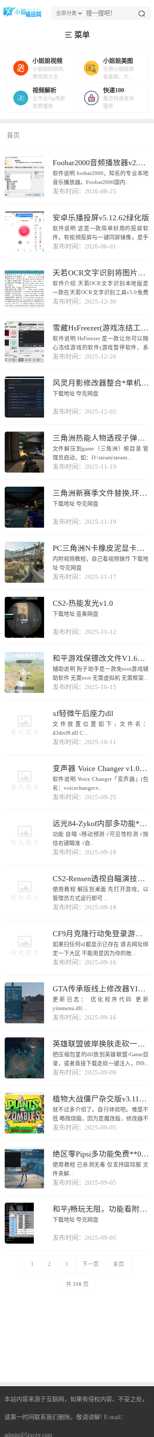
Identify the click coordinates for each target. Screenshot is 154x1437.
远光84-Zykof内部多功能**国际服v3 (101, 823)
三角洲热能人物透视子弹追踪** (101, 438)
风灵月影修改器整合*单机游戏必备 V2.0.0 (101, 383)
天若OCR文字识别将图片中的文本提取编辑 (101, 273)
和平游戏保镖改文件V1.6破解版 (101, 658)
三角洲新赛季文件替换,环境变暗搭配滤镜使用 (101, 493)
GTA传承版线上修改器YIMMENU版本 (101, 988)
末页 (118, 1264)
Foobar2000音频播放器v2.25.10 (101, 162)
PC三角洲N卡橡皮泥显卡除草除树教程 (101, 548)
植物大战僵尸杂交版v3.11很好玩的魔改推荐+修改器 (101, 1099)
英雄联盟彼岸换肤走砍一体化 (101, 1044)
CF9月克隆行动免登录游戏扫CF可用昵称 (101, 933)
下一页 (90, 1264)
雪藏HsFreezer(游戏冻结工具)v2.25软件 (101, 328)
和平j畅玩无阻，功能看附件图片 (101, 1209)
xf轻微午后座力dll (83, 713)
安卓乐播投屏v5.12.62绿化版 (101, 217)
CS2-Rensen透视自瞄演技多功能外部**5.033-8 (101, 878)
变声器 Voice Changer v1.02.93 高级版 (101, 768)
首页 (13, 135)
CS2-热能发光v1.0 (83, 603)
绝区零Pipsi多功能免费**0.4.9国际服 (101, 1154)
